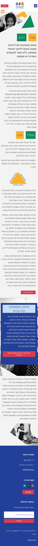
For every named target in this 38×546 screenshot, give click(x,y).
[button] (35, 5)
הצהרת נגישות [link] (32, 540)
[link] (20, 5)
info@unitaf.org (28, 470)
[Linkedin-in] (24, 485)
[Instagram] (28, 485)
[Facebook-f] (32, 485)
